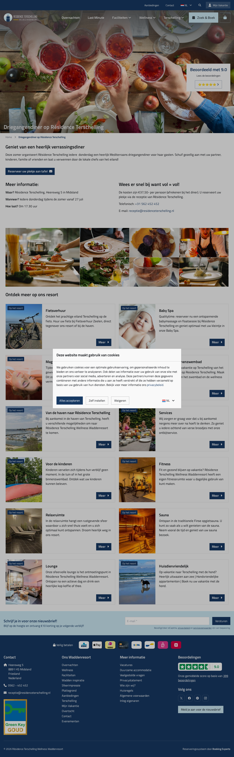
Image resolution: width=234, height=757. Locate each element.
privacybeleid (155, 385)
